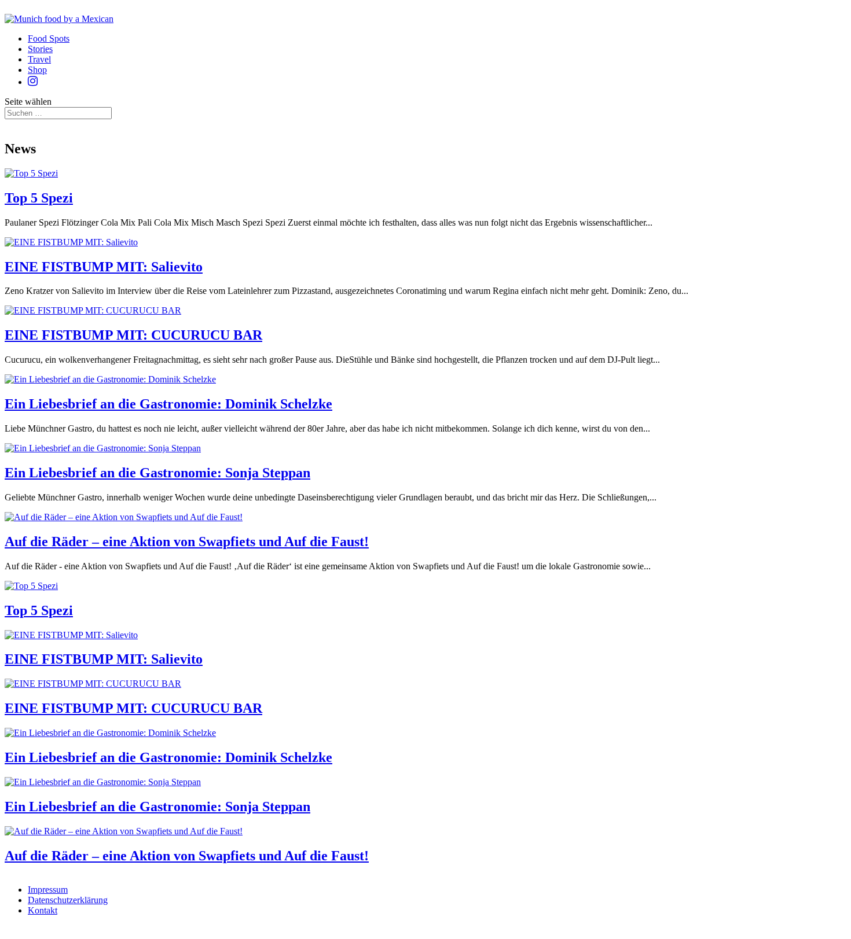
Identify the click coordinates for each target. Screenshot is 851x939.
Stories (40, 49)
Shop (37, 70)
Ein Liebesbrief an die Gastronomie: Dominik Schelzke (168, 403)
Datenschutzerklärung (68, 900)
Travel (39, 59)
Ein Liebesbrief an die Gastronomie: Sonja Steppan (157, 472)
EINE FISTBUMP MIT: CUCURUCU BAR (133, 335)
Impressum (48, 889)
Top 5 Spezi (39, 197)
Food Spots (48, 38)
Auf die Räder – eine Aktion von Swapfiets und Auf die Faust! (187, 541)
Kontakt (42, 910)
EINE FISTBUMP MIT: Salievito (104, 266)
